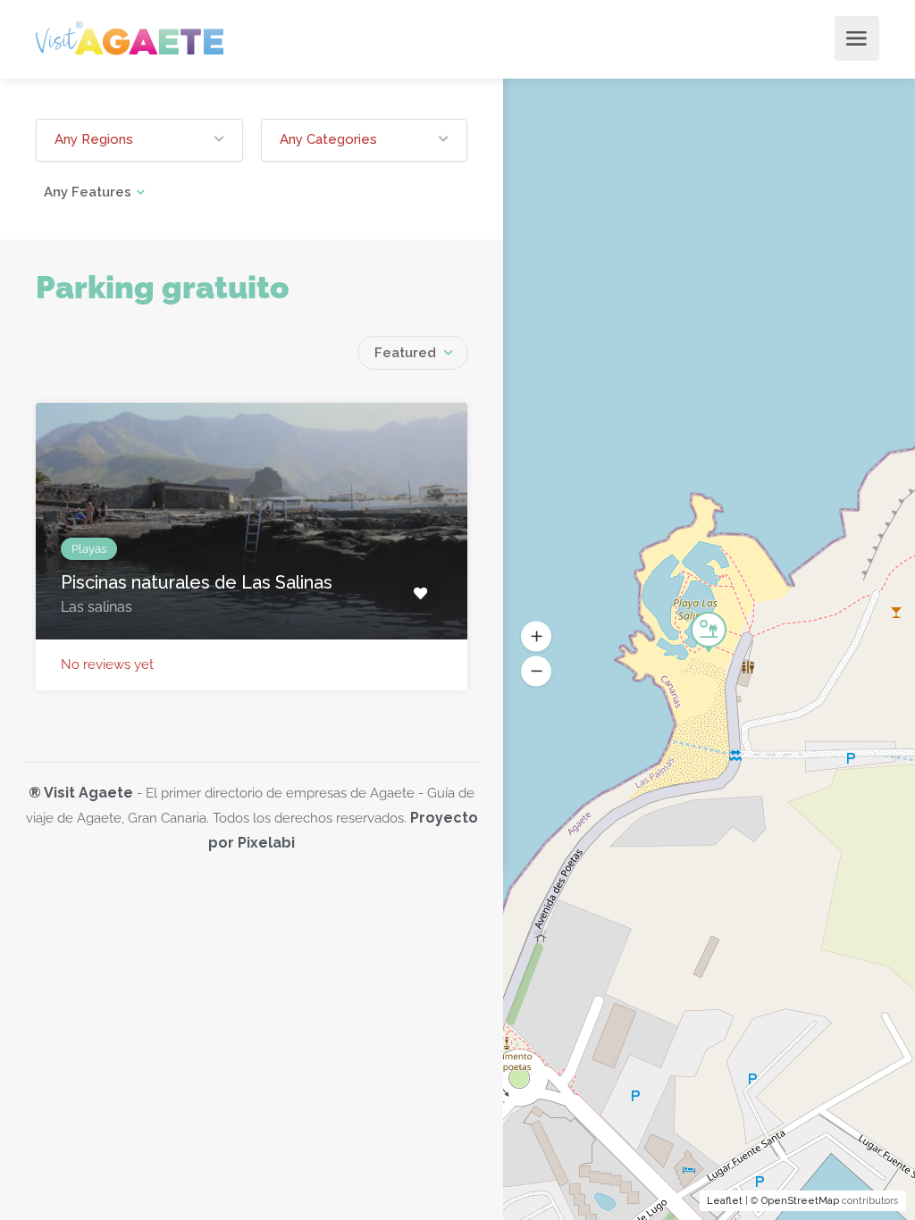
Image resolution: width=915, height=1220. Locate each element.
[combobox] (412, 353)
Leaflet (725, 1201)
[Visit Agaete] (129, 37)
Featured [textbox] (405, 353)
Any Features (87, 192)
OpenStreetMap (800, 1201)
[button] (139, 140)
